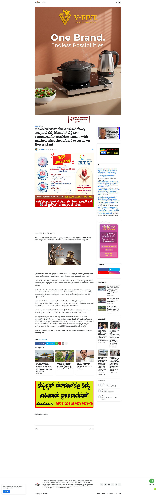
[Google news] (114, 275)
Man (42, 126)
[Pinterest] (59, 343)
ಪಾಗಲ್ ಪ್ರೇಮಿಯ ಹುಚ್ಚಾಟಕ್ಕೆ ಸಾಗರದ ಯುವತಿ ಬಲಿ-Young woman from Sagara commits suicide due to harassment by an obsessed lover (103, 336)
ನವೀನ (37, 428)
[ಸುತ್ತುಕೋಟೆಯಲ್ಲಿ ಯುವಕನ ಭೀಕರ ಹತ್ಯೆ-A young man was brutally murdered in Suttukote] (85, 356)
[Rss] (103, 275)
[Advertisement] (64, 219)
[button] (116, 2)
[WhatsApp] (56, 343)
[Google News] (119, 484)
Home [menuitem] (44, 2)
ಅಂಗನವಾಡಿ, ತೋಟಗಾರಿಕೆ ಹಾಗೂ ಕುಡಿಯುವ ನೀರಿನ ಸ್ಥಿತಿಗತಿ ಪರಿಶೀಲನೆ (113, 300)
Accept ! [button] (7, 491)
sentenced (44, 339)
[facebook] (103, 269)
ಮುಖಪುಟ (37, 126)
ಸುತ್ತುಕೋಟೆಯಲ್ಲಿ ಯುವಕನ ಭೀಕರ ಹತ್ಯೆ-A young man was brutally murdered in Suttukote (84, 366)
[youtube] (103, 272)
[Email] (63, 343)
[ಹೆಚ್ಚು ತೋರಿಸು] (66, 343)
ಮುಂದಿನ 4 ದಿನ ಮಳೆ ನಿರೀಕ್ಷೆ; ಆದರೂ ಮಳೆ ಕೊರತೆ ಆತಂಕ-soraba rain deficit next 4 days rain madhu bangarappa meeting (113, 290)
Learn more (16, 488)
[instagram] (114, 272)
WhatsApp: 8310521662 (108, 254)
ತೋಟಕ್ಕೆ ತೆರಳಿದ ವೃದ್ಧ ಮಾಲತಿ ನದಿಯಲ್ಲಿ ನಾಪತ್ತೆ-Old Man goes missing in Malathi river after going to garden (64, 366)
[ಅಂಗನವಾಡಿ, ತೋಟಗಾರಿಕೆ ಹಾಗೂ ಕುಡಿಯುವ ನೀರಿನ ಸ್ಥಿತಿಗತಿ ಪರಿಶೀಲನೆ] (102, 300)
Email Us (109, 250)
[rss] (116, 484)
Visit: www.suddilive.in (109, 246)
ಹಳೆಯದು (91, 428)
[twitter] (114, 269)
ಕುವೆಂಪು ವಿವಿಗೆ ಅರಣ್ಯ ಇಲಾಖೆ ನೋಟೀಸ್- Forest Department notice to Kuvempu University (113, 309)
